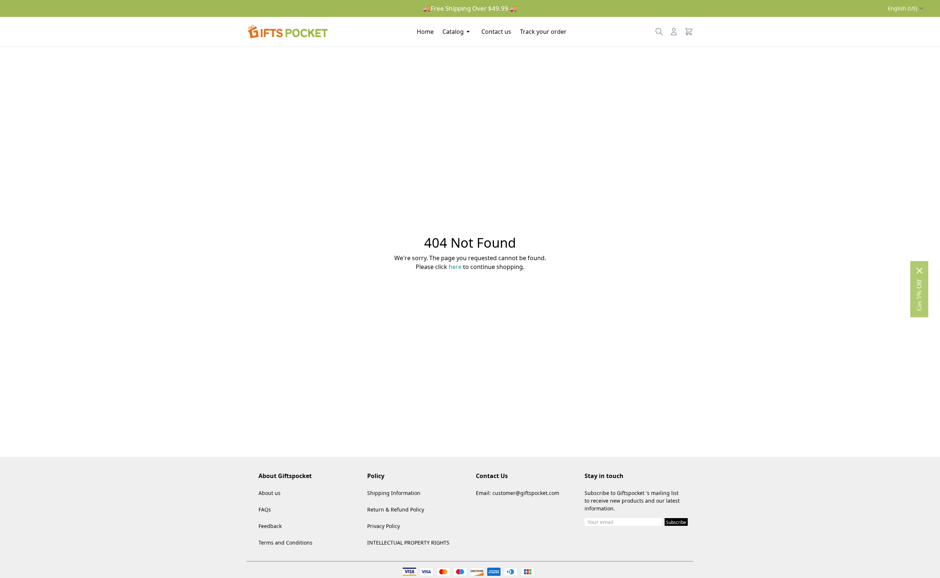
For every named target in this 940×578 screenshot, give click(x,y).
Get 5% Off (919, 294)
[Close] (919, 270)
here (455, 267)
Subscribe (676, 522)
